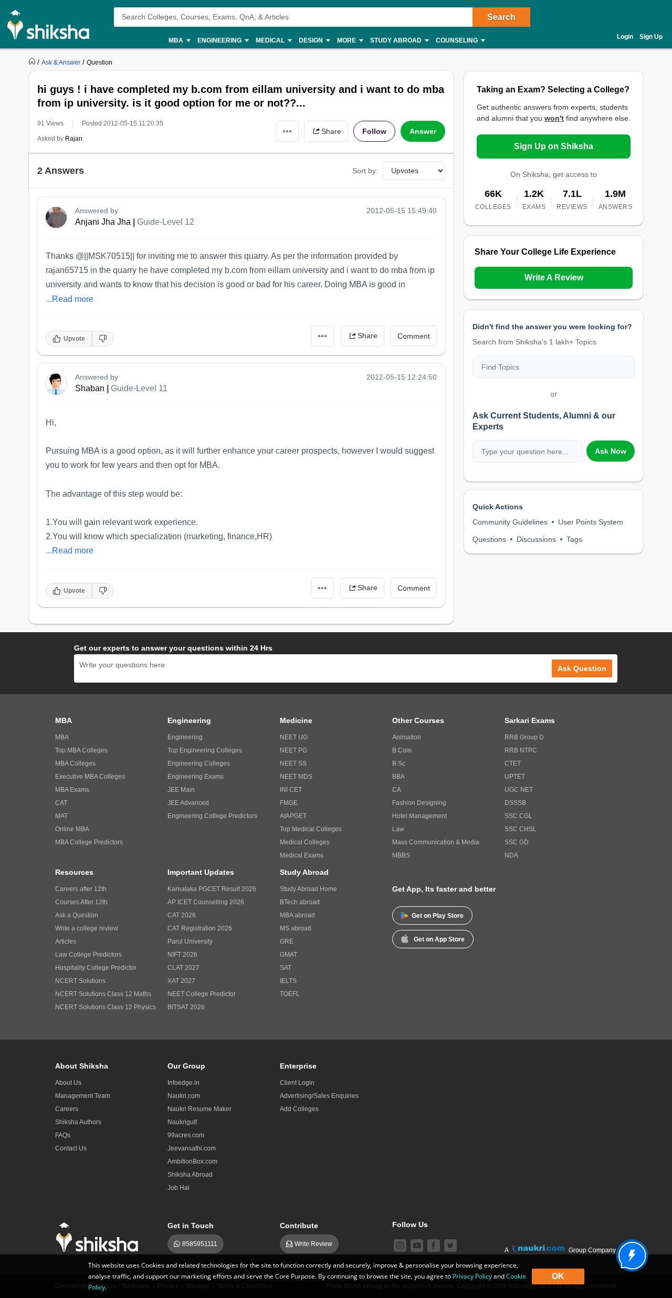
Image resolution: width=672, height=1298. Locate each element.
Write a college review (86, 928)
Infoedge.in (183, 1082)
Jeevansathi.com (191, 1148)
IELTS (288, 981)
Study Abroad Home (308, 889)
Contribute (299, 1225)
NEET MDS (296, 776)
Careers (66, 1109)
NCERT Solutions (80, 981)
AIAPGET (293, 816)
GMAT (288, 954)
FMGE (289, 803)
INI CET (291, 789)
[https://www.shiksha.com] (33, 62)
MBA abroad (297, 915)
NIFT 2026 (182, 954)
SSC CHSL (521, 829)
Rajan (73, 138)
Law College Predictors (88, 954)
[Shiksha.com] (52, 24)
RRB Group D (524, 737)
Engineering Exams (195, 776)
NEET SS (293, 763)
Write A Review (553, 277)
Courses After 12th (81, 902)
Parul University (190, 941)
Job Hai (178, 1187)
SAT (285, 967)
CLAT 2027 (183, 967)
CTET (513, 763)
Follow (374, 131)
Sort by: (365, 170)
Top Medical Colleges (311, 829)
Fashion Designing (419, 803)
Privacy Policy (472, 1276)
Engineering (185, 737)
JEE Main (181, 789)
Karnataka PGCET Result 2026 (211, 889)
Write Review (313, 1244)
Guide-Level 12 (165, 221)
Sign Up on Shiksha (553, 146)
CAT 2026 (181, 915)
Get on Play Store (438, 915)
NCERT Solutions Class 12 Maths (103, 994)
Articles (65, 941)
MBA (62, 737)
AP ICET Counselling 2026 (205, 902)
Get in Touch (190, 1225)
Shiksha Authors (78, 1122)
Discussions (536, 539)
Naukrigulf (182, 1122)
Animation (406, 737)
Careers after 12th (81, 889)
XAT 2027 (181, 981)
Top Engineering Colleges (204, 750)
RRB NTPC (521, 750)
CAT (61, 803)
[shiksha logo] (100, 1237)
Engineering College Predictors (212, 816)
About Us (68, 1082)
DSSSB (515, 803)
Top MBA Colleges (81, 750)
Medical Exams (301, 855)
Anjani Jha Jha (103, 221)
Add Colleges (299, 1109)
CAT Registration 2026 (199, 928)
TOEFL (290, 994)
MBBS (401, 855)
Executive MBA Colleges (90, 776)
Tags (574, 539)
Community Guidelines (510, 522)
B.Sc (398, 763)
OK (558, 1276)
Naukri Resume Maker (199, 1109)
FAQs (62, 1135)
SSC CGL (518, 816)
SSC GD (517, 842)
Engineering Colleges (198, 763)
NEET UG (294, 737)
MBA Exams (72, 789)
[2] (629, 1253)
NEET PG (293, 750)
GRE (286, 941)
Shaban (89, 388)
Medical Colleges (305, 842)
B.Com (402, 750)
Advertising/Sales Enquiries (319, 1096)
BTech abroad (300, 902)
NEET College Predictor (201, 994)
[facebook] (433, 1245)
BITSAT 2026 (186, 1007)
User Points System (590, 522)
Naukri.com (183, 1096)
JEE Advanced (188, 803)
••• (287, 131)
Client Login (297, 1082)
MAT (61, 816)
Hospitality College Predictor (95, 967)
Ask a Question (76, 915)
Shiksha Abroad (190, 1174)
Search (501, 17)
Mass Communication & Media (435, 842)
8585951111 (199, 1244)
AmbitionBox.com (192, 1161)
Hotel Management (419, 816)
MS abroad (295, 928)
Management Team (82, 1096)
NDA (511, 855)
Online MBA (72, 829)
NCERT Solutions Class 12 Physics (105, 1007)
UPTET (515, 776)
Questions (489, 539)
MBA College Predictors (89, 842)
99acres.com (185, 1135)
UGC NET (519, 789)
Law (398, 829)
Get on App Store (439, 939)
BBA (398, 776)
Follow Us (410, 1224)
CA (396, 789)
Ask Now (610, 451)
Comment (413, 336)
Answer (423, 131)
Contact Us (71, 1148)
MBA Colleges (75, 763)
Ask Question (582, 668)
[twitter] (450, 1245)
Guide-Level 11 (139, 388)
